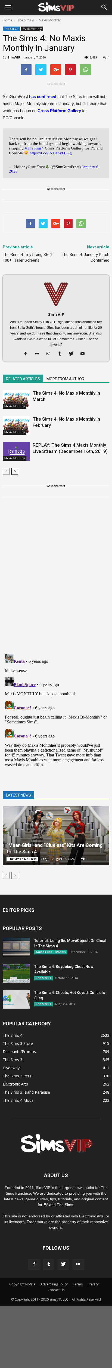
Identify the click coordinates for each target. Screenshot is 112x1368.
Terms (78, 1284)
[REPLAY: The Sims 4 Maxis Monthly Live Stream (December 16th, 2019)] (16, 451)
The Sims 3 (12, 1059)
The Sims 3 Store (18, 1043)
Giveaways (12, 1067)
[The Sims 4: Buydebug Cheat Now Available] (16, 973)
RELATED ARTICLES (23, 379)
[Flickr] (39, 354)
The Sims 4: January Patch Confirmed (85, 257)
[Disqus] (56, 579)
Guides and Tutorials (51, 952)
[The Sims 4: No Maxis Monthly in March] (16, 399)
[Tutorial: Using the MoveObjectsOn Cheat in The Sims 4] (16, 947)
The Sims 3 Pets (17, 1075)
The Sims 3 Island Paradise (26, 1092)
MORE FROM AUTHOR (65, 379)
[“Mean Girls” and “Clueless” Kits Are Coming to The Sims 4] (56, 835)
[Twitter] (73, 354)
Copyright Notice (22, 1284)
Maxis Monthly (32, 29)
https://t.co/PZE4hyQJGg (51, 153)
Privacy (93, 1284)
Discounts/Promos (19, 1051)
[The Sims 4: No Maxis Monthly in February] (16, 425)
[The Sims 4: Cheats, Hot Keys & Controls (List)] (16, 999)
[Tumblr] (61, 354)
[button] (104, 7)
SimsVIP (14, 57)
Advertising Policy (54, 1284)
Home (7, 20)
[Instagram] (50, 354)
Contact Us (56, 1290)
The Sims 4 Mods (18, 1100)
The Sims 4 (11, 29)
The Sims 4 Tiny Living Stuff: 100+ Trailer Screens (28, 257)
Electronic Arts (15, 1084)
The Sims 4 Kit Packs (22, 859)
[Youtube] (84, 354)
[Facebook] (27, 354)
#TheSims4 (34, 148)
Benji (45, 859)
